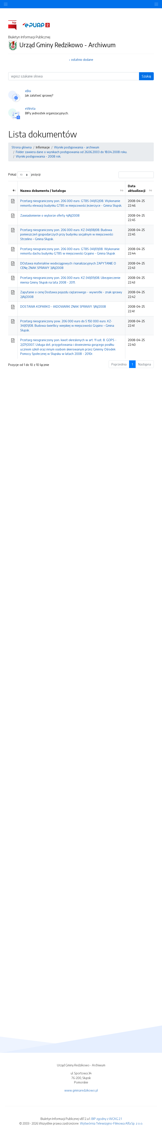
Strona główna (22, 147)
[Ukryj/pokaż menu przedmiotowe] (5, 4)
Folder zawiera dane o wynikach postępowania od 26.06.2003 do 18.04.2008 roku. (71, 152)
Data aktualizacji (136, 188)
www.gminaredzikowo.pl (81, 1090)
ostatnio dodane (82, 59)
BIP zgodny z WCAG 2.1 (106, 1119)
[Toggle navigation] (156, 4)
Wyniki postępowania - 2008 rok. (38, 156)
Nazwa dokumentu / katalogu (43, 190)
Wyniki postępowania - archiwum (76, 147)
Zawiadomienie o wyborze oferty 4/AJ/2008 (50, 215)
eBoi (28, 91)
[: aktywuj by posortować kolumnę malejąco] (13, 188)
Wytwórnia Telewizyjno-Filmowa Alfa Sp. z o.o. (111, 1123)
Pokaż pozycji (24, 174)
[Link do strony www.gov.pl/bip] (15, 25)
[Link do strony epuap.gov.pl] (36, 25)
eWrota (30, 108)
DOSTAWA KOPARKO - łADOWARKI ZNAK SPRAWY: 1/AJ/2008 (63, 306)
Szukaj (146, 76)
